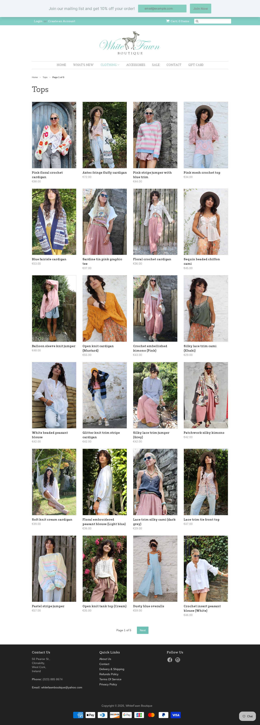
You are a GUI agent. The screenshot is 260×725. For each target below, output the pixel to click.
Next (143, 630)
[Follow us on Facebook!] (170, 661)
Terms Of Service (110, 679)
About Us (105, 659)
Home (61, 65)
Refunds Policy (108, 674)
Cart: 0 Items (180, 21)
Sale (156, 65)
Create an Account (61, 21)
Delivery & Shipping (111, 669)
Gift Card (196, 65)
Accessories (135, 65)
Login (38, 21)
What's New (83, 65)
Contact (174, 65)
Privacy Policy (108, 684)
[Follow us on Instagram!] (178, 661)
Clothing (109, 65)
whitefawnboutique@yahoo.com (61, 687)
